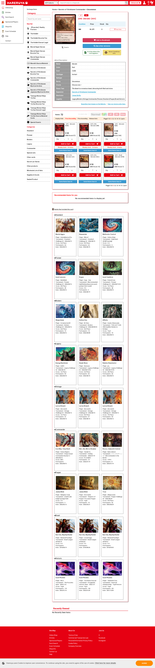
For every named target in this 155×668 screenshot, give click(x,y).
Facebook (102, 638)
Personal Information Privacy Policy (80, 640)
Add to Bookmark (103, 40)
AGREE (144, 663)
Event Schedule (10, 31)
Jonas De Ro (76, 95)
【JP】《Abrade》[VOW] (70, 124)
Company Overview (74, 646)
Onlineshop (9, 8)
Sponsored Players (11, 22)
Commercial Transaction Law (78, 638)
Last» (123, 119)
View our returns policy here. (117, 104)
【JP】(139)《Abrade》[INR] (94, 124)
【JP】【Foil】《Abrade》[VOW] (119, 156)
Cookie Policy (72, 643)
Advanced (134, 3)
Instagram (102, 640)
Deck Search (9, 17)
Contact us (53, 651)
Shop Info (8, 26)
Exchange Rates (32, 9)
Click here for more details (105, 663)
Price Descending (70, 118)
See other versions (102, 46)
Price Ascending (82, 118)
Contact (8, 41)
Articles (8, 12)
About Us (71, 630)
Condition (82, 24)
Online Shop (53, 635)
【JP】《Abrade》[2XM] (119, 124)
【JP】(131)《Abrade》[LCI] (69, 156)
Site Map (52, 630)
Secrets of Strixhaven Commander (84, 92)
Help (6, 36)
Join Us (101, 630)
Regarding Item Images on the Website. (93, 104)
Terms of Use (73, 635)
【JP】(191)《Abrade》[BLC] (94, 156)
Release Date (93, 118)
